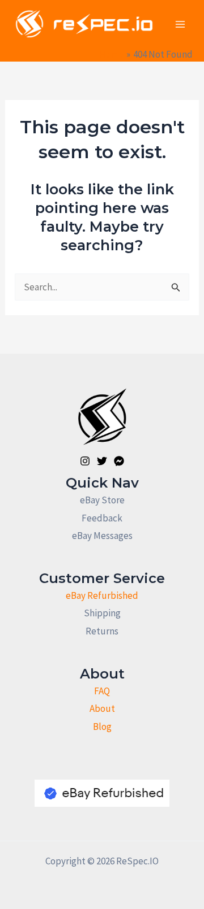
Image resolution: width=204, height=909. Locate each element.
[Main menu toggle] (180, 24)
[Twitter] (102, 461)
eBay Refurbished (102, 595)
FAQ (102, 691)
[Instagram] (85, 461)
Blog (102, 726)
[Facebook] (119, 461)
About (102, 708)
